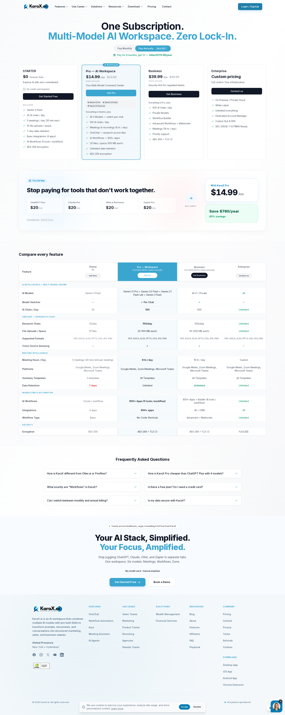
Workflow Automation (101, 620)
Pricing (152, 6)
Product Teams (131, 627)
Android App (230, 678)
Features (60, 6)
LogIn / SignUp (250, 6)
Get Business (174, 94)
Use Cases (78, 6)
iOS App (227, 671)
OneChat (94, 614)
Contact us (237, 91)
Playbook (195, 647)
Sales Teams (129, 614)
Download (134, 6)
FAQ (192, 640)
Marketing (128, 620)
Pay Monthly (125, 48)
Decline (197, 707)
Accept (184, 707)
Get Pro (111, 93)
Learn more (117, 708)
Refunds (228, 640)
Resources (115, 6)
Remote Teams (131, 647)
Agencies (127, 640)
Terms (226, 634)
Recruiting (128, 634)
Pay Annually (152, 48)
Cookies (227, 647)
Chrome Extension (233, 684)
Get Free (93, 276)
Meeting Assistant (99, 634)
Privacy (227, 627)
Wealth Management (168, 614)
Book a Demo (162, 582)
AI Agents (94, 640)
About (193, 620)
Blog (192, 614)
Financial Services (166, 620)
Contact (166, 6)
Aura (91, 627)
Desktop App (230, 665)
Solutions (96, 6)
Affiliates (195, 634)
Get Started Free (48, 96)
